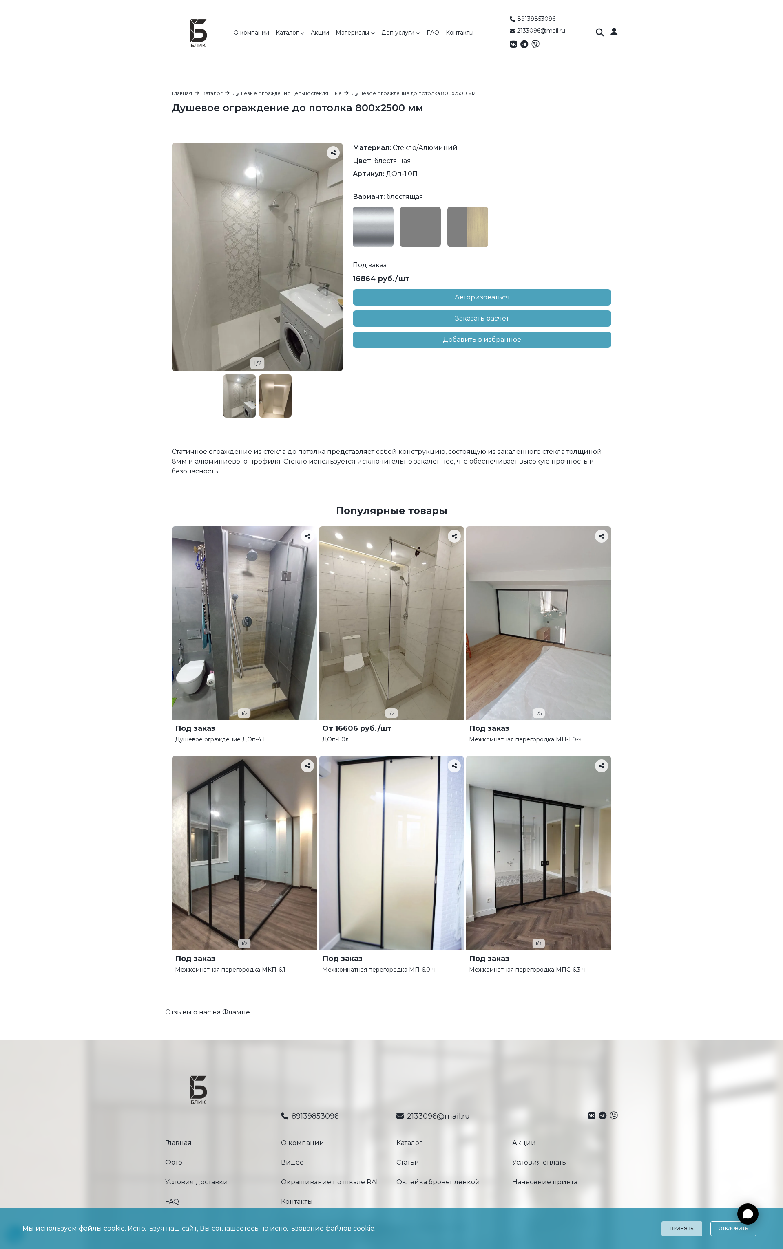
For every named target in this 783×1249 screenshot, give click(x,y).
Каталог (288, 32)
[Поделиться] (333, 152)
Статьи (407, 1162)
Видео (292, 1162)
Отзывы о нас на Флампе (207, 1012)
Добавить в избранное (482, 339)
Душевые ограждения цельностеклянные (287, 93)
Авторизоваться (482, 297)
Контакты (459, 32)
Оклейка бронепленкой (438, 1182)
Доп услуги (398, 32)
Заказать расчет (482, 318)
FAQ (433, 32)
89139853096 (536, 18)
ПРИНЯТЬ (682, 1228)
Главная (182, 93)
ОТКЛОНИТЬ (733, 1228)
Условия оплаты (539, 1162)
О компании (251, 32)
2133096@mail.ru (541, 30)
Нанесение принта (544, 1182)
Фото (173, 1162)
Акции (320, 32)
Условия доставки (196, 1182)
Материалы (353, 32)
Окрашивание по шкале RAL (330, 1182)
